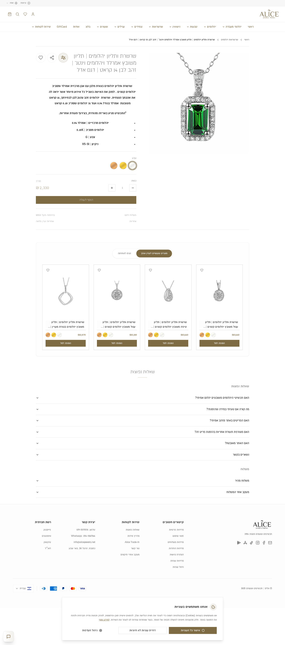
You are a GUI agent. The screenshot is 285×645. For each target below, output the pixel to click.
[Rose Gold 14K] (202, 334)
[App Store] (245, 543)
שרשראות (157, 27)
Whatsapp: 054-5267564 (83, 536)
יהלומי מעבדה (234, 27)
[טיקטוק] (251, 543)
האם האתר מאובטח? (237, 443)
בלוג (88, 27)
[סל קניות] (9, 14)
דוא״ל (48, 548)
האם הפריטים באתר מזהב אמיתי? (229, 420)
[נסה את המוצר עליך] (63, 58)
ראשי (251, 27)
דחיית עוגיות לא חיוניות (142, 630)
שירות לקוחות (43, 27)
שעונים (104, 27)
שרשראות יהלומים (229, 40)
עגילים (121, 27)
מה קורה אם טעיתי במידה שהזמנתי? (227, 409)
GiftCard (62, 27)
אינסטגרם (46, 536)
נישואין (176, 27)
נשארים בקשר (241, 454)
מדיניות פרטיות (176, 530)
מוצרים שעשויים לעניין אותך (154, 253)
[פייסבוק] (264, 543)
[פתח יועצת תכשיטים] (8, 637)
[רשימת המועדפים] (25, 14)
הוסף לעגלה (86, 200)
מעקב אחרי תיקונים (130, 555)
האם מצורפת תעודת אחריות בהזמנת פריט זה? (222, 432)
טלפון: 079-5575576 (86, 530)
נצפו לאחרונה (124, 253)
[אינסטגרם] (258, 543)
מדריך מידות (133, 536)
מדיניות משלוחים (176, 542)
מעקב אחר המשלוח (237, 492)
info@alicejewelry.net (84, 542)
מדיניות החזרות (176, 548)
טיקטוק (47, 542)
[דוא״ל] (270, 543)
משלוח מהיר (242, 480)
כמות (133, 181)
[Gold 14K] (207, 334)
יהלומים (211, 27)
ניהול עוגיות (178, 567)
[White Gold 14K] (213, 334)
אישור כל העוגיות (190, 630)
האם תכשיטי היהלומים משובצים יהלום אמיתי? (222, 398)
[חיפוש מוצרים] (17, 14)
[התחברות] (32, 14)
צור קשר (135, 548)
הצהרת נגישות (177, 555)
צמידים (138, 27)
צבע (134, 158)
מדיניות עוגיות (177, 561)
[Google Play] (239, 543)
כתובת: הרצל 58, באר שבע (82, 548)
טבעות (193, 27)
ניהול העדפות (90, 630)
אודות (76, 27)
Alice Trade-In (132, 542)
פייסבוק (47, 530)
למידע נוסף (104, 620)
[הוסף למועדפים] (41, 58)
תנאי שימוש (178, 536)
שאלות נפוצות (132, 530)
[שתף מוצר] (52, 58)
